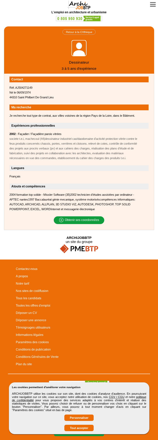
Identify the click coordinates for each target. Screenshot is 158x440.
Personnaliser (79, 417)
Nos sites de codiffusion (32, 290)
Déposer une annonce (31, 320)
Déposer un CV (26, 312)
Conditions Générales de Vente (37, 356)
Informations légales (29, 334)
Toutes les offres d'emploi (33, 305)
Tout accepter (79, 428)
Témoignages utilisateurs (33, 327)
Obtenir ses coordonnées (81, 220)
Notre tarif (22, 283)
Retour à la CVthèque (79, 32)
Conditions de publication (33, 349)
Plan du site (24, 364)
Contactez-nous (26, 269)
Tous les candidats (28, 298)
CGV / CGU (116, 397)
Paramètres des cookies (32, 342)
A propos (22, 276)
